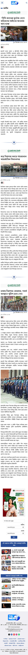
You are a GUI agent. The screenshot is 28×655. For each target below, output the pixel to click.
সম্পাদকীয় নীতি (13, 641)
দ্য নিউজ (5, 639)
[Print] (2, 47)
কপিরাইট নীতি (12, 643)
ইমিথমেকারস (15, 653)
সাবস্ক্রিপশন (21, 646)
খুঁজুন (14, 537)
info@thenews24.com (14, 631)
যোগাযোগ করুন (21, 639)
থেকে (22, 531)
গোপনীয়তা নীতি (21, 641)
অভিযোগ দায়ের (7, 646)
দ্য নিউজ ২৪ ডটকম (10, 650)
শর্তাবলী (5, 643)
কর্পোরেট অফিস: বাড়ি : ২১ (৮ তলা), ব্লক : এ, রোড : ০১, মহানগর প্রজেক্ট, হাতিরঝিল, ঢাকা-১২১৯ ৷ (14, 624)
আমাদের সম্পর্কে (12, 639)
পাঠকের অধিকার (20, 643)
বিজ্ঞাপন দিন (5, 641)
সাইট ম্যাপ (15, 646)
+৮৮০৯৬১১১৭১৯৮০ (15, 627)
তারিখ (22, 525)
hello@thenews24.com (15, 629)
